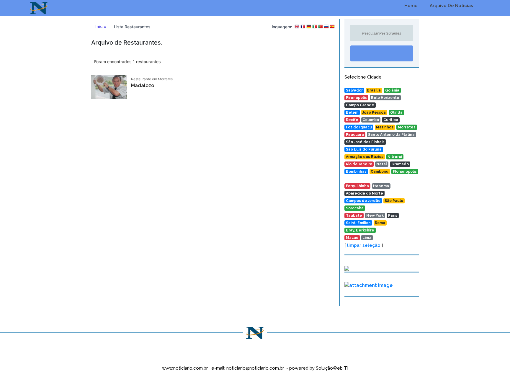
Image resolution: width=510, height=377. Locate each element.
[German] (308, 27)
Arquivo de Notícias (451, 5)
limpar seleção (363, 245)
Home (410, 5)
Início (100, 26)
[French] (302, 27)
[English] (297, 27)
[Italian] (314, 27)
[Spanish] (332, 27)
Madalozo (142, 85)
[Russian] (326, 27)
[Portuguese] (320, 27)
